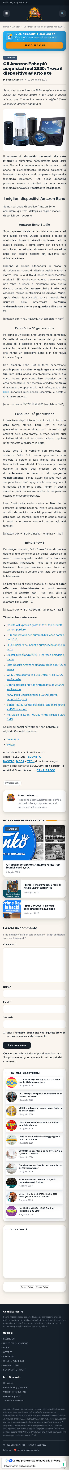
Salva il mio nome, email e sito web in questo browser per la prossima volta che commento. (36, 1034)
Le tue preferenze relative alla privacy (36, 1460)
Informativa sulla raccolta (19, 1466)
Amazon (16, 27)
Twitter (11, 744)
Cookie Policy (42, 1287)
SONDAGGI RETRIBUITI (14, 1369)
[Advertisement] (26, 1254)
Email (7, 1002)
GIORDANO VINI (11, 1365)
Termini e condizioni (13, 1400)
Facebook (13, 739)
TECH (30, 761)
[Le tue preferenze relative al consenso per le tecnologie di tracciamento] (63, 1464)
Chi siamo (8, 1383)
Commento (10, 944)
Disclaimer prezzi (11, 1396)
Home (6, 27)
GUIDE (6, 1347)
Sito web (8, 1017)
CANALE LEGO (46, 770)
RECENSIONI (9, 1338)
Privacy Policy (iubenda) (15, 1387)
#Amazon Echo (12, 783)
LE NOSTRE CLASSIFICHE (15, 1343)
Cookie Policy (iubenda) (15, 1391)
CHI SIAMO (8, 1356)
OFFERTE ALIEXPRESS (14, 1361)
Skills (6, 392)
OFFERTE (7, 1352)
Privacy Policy (27, 1287)
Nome (7, 987)
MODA (20, 761)
